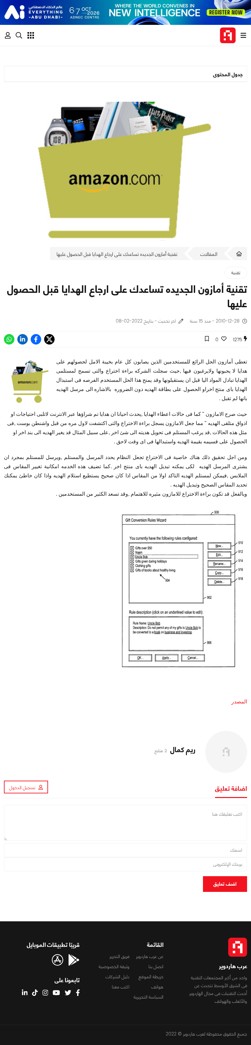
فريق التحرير (119, 956)
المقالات (208, 254)
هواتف (157, 986)
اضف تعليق (225, 883)
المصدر (239, 701)
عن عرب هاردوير (149, 956)
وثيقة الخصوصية (114, 966)
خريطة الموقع (151, 976)
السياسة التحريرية (148, 997)
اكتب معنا (120, 986)
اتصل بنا (155, 966)
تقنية (235, 272)
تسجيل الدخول (22, 787)
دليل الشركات (117, 976)
